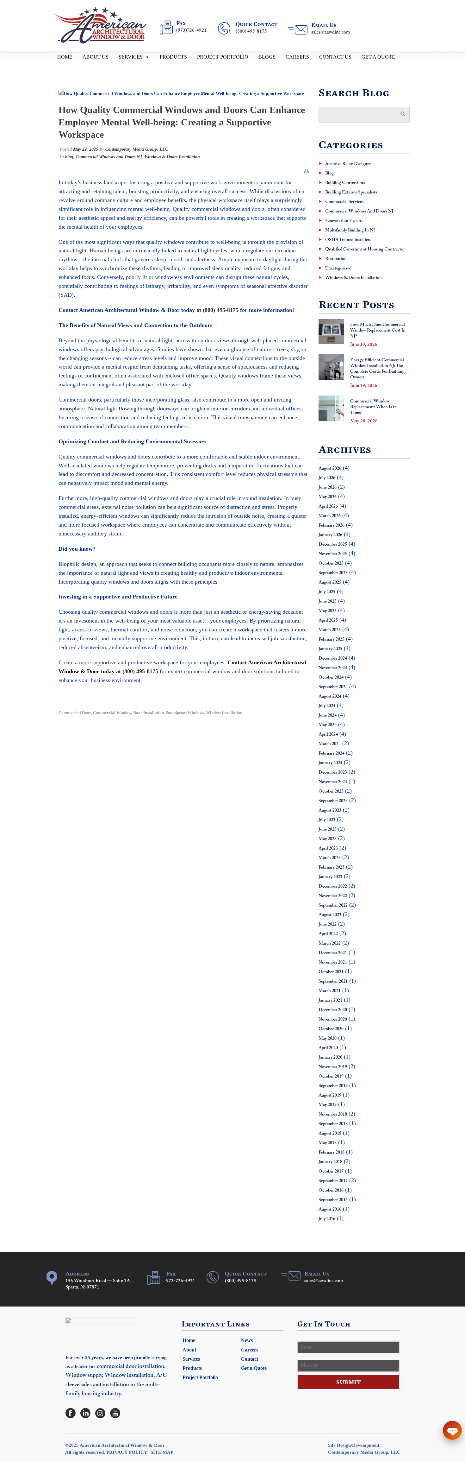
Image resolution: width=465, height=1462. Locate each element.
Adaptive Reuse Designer (348, 164)
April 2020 (328, 1048)
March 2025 (330, 630)
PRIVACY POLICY (126, 1452)
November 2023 (333, 782)
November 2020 (333, 1019)
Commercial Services (344, 202)
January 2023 (330, 877)
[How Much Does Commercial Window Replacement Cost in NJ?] (331, 331)
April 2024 (328, 734)
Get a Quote (378, 57)
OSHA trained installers (348, 240)
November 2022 (333, 896)
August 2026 (330, 468)
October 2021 (331, 972)
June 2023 (328, 829)
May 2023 (328, 839)
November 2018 (333, 1114)
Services (131, 57)
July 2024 (327, 706)
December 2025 (333, 544)
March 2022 (330, 943)
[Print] (306, 170)
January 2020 (330, 1057)
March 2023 (330, 858)
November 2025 (333, 554)
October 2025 (331, 563)
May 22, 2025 (85, 149)
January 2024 (330, 763)
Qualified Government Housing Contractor (365, 249)
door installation (148, 713)
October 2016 (331, 1190)
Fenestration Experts (344, 221)
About (189, 1349)
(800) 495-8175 (251, 31)
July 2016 (327, 1219)
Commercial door (75, 713)
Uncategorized (338, 268)
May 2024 (328, 725)
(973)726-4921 (191, 30)
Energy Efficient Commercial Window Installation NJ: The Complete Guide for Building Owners (377, 369)
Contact (249, 1359)
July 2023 (327, 820)
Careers (297, 57)
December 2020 (333, 1010)
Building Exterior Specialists (351, 192)
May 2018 (328, 1143)
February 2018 (331, 1152)
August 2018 (330, 1133)
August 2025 (330, 582)
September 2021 (333, 981)
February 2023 (331, 867)
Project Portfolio (222, 57)
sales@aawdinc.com (330, 32)
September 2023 (333, 801)
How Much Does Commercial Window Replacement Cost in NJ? (378, 331)
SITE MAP (162, 1452)
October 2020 (331, 1029)
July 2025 (327, 592)
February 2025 (331, 639)
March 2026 (330, 516)
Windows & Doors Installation (172, 157)
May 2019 (328, 1105)
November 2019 (333, 1067)
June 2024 (328, 715)
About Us (95, 57)
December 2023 (333, 772)
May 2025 (328, 611)
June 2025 (328, 601)
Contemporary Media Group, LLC (136, 149)
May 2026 (328, 497)
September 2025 (333, 573)
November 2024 (333, 668)
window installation (224, 713)
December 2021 (333, 953)
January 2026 (330, 535)
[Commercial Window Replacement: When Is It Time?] (331, 408)
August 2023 (330, 810)
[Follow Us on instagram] (100, 1413)
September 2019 (333, 1086)
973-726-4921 (180, 1281)
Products (173, 57)
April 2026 (328, 506)
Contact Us (335, 57)
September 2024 (333, 687)
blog (69, 157)
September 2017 (333, 1181)
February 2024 (331, 753)
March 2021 (330, 991)
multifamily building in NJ (350, 230)
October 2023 (331, 791)
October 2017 (331, 1171)
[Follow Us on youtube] (115, 1413)
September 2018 (333, 1124)
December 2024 (333, 658)
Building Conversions (345, 183)
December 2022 (333, 886)
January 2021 (330, 1000)
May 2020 (328, 1038)
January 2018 (330, 1162)
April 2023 (328, 848)
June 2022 (328, 924)
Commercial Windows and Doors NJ (109, 157)
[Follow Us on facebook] (70, 1413)
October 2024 (331, 677)
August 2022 (330, 915)
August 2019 (330, 1095)
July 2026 (327, 478)
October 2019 (331, 1076)
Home (64, 57)
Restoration (336, 259)
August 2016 (330, 1209)
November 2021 (333, 962)
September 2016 (333, 1200)
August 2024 (330, 696)
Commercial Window (112, 713)
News (247, 1340)
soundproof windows (185, 713)
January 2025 (330, 649)
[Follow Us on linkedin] (85, 1413)
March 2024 (330, 744)
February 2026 (331, 525)
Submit (348, 1382)
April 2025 (328, 620)
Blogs (267, 57)
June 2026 (328, 487)
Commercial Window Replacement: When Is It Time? (373, 407)
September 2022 (333, 905)
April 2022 (328, 934)
